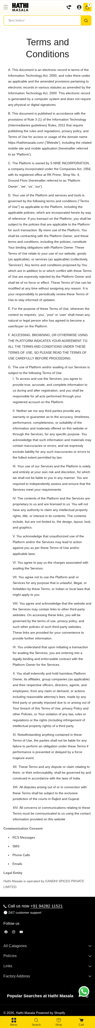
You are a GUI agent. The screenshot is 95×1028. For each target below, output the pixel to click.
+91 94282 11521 (46, 906)
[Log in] (79, 7)
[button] (6, 7)
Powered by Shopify (50, 1013)
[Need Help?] (70, 7)
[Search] (86, 20)
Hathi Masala (25, 1013)
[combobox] (47, 20)
